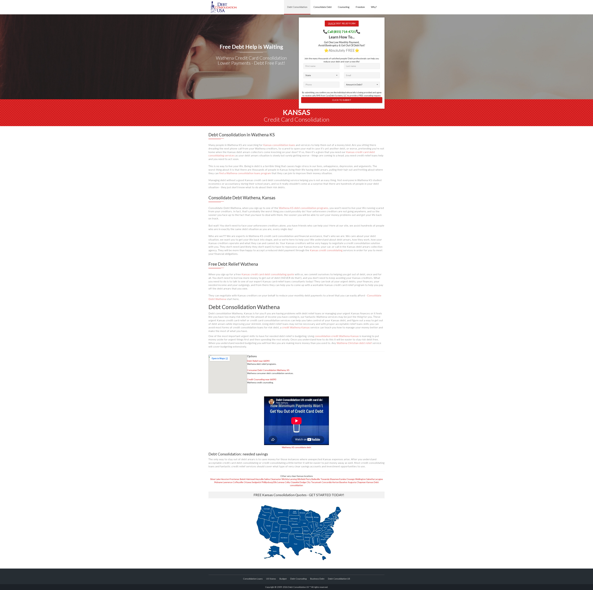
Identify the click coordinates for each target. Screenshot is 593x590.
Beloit (243, 479)
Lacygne (379, 479)
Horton (335, 482)
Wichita (285, 479)
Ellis (275, 482)
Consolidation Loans (253, 578)
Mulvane (218, 482)
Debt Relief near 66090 (258, 361)
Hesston (225, 479)
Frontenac (235, 479)
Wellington (360, 479)
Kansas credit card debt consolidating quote (268, 274)
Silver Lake (215, 479)
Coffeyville (238, 482)
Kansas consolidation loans (279, 144)
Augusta (352, 482)
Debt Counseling (298, 578)
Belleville (315, 479)
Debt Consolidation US (339, 578)
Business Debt (317, 578)
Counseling (343, 7)
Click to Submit (341, 100)
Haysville (259, 479)
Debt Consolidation (297, 7)
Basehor (343, 482)
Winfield (301, 479)
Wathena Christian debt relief (354, 342)
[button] (321, 75)
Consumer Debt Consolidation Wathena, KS (268, 370)
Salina (267, 479)
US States (271, 578)
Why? (374, 7)
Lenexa (280, 482)
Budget (283, 578)
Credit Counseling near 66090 (261, 379)
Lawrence (227, 482)
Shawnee (334, 479)
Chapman (361, 482)
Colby (287, 482)
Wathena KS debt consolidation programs (303, 207)
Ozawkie (295, 482)
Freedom (360, 7)
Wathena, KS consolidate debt (296, 447)
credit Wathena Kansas (296, 327)
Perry (308, 479)
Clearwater (275, 479)
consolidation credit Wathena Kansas (337, 336)
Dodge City (305, 482)
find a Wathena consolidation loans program (245, 173)
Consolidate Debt (322, 7)
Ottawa (247, 482)
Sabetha (370, 479)
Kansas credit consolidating (326, 250)
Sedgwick (256, 482)
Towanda (324, 479)
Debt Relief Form (341, 23)
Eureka (342, 479)
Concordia (327, 482)
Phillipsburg (267, 482)
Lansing (293, 479)
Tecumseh (316, 482)
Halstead (250, 479)
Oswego (350, 479)
